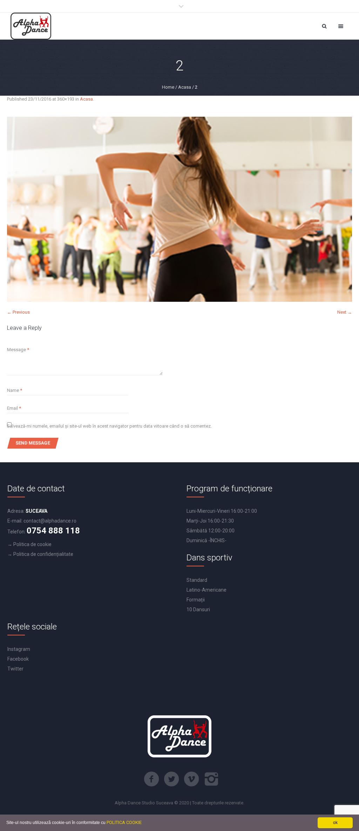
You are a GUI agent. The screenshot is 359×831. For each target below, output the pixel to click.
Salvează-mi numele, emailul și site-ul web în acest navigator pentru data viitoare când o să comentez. (109, 426)
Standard (197, 580)
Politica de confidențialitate (43, 554)
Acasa (184, 87)
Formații (196, 599)
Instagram (18, 649)
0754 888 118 (53, 531)
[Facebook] (151, 779)
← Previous (18, 312)
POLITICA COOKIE (124, 822)
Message (18, 349)
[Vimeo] (191, 779)
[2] (179, 209)
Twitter (15, 669)
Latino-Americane (206, 590)
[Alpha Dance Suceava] (31, 26)
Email (14, 408)
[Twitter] (171, 779)
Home (168, 87)
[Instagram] (211, 779)
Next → (344, 312)
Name (14, 390)
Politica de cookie (32, 544)
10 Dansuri (198, 609)
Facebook (18, 659)
